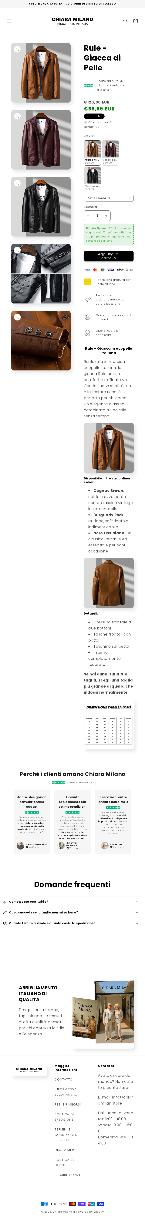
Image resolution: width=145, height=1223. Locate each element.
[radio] (92, 153)
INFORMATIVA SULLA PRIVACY (67, 1092)
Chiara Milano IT (64, 1212)
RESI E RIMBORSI (68, 1104)
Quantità (90, 207)
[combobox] (109, 198)
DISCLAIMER (64, 1150)
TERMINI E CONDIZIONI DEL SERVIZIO (68, 1134)
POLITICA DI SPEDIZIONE (64, 1117)
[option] (32, 822)
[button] (10, 21)
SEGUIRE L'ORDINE (69, 1174)
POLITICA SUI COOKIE (65, 1162)
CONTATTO (63, 1079)
